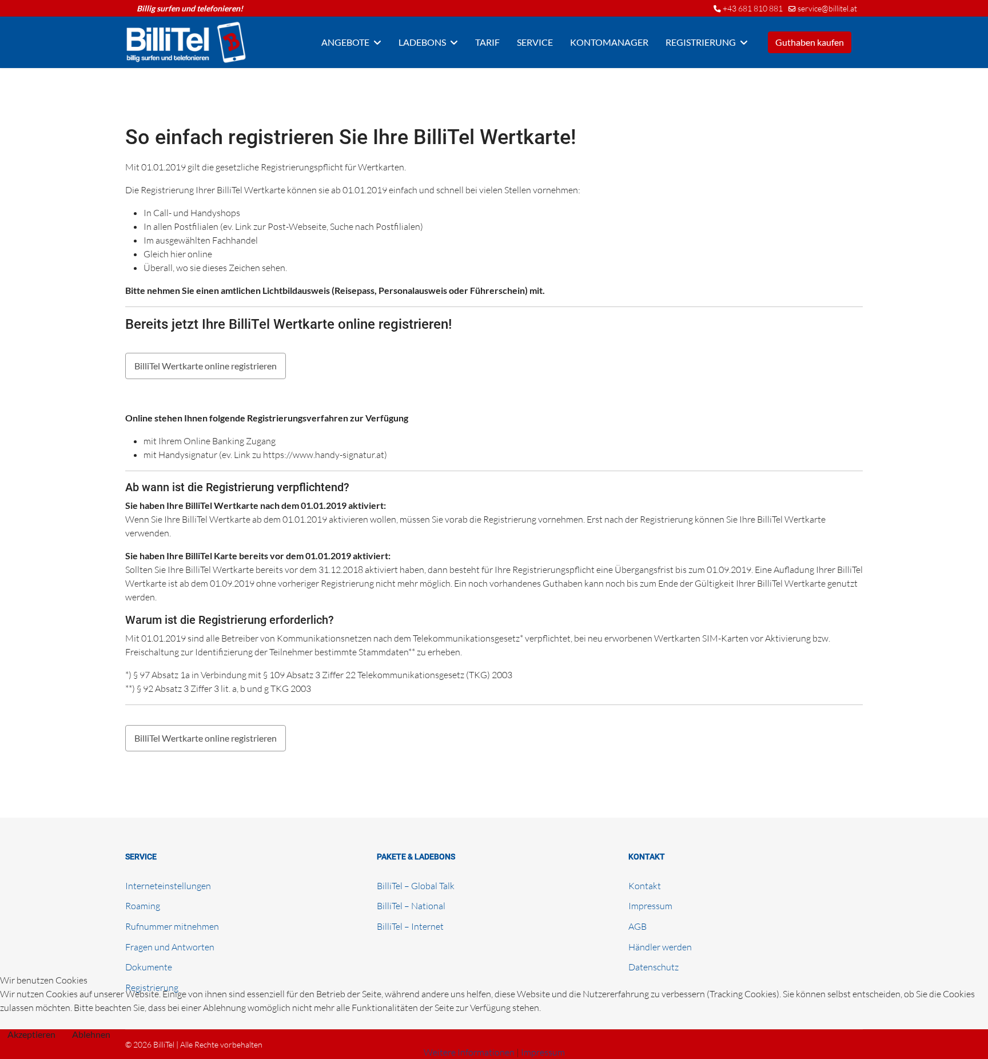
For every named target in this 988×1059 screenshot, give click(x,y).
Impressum (650, 905)
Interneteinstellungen (168, 885)
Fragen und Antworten (169, 947)
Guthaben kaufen (809, 42)
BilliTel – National (411, 905)
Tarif (487, 42)
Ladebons (422, 42)
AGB (637, 926)
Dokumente (148, 967)
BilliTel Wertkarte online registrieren (205, 365)
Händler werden (660, 947)
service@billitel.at (827, 8)
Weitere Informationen (469, 1052)
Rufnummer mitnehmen (172, 926)
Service (535, 42)
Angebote (345, 42)
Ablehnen (91, 1034)
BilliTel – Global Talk (416, 885)
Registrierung (701, 42)
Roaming (142, 905)
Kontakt (644, 885)
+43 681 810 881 (753, 8)
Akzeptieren (31, 1034)
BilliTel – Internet (410, 926)
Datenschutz (653, 967)
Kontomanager (609, 42)
